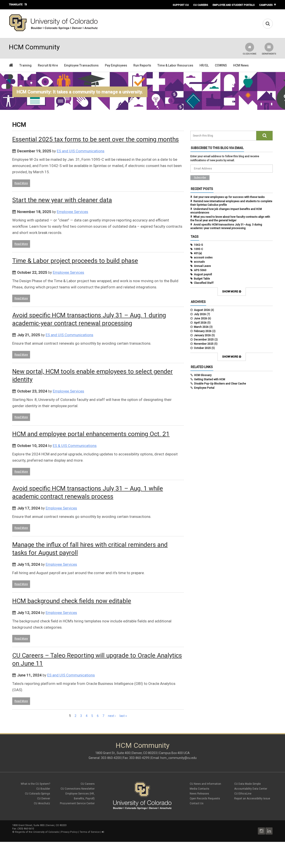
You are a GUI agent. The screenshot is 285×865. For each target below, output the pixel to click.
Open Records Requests (205, 798)
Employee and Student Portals (234, 4)
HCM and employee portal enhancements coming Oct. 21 (91, 434)
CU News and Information (205, 783)
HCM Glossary (203, 375)
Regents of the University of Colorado (37, 832)
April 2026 (200, 322)
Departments (269, 54)
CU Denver (43, 798)
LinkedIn (269, 831)
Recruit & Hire (48, 65)
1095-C (198, 249)
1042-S (198, 244)
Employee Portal (204, 387)
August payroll (203, 274)
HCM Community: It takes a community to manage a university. (80, 92)
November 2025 (204, 343)
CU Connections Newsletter (78, 788)
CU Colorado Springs (37, 793)
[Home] (53, 30)
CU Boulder (43, 788)
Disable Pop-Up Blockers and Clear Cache (220, 383)
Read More (21, 183)
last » (123, 716)
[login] (103, 832)
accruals (199, 261)
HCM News (241, 65)
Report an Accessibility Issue (252, 798)
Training (25, 65)
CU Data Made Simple (247, 783)
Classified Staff (204, 282)
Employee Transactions (81, 65)
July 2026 (200, 314)
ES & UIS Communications (75, 445)
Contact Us (197, 803)
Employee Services (72, 211)
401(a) (198, 253)
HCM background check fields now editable (71, 601)
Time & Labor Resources (175, 65)
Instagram (261, 831)
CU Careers (200, 4)
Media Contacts (199, 788)
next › (112, 716)
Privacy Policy (69, 832)
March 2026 (201, 326)
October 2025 (202, 348)
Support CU (181, 4)
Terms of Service (89, 832)
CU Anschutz (42, 803)
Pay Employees (116, 65)
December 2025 (204, 339)
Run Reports (142, 65)
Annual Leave (202, 266)
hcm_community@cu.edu (178, 758)
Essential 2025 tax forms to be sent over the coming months (95, 139)
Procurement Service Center (77, 803)
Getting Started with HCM (209, 379)
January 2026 (202, 335)
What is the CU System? (35, 783)
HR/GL (204, 65)
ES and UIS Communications (80, 151)
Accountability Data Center (250, 788)
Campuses (266, 4)
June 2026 (200, 318)
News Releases (199, 793)
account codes (203, 257)
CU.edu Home (249, 54)
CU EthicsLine (242, 793)
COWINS (221, 65)
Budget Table (202, 278)
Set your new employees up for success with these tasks (229, 197)
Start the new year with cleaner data (62, 200)
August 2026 (202, 310)
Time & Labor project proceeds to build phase (75, 260)
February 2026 (203, 331)
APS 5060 (200, 270)
